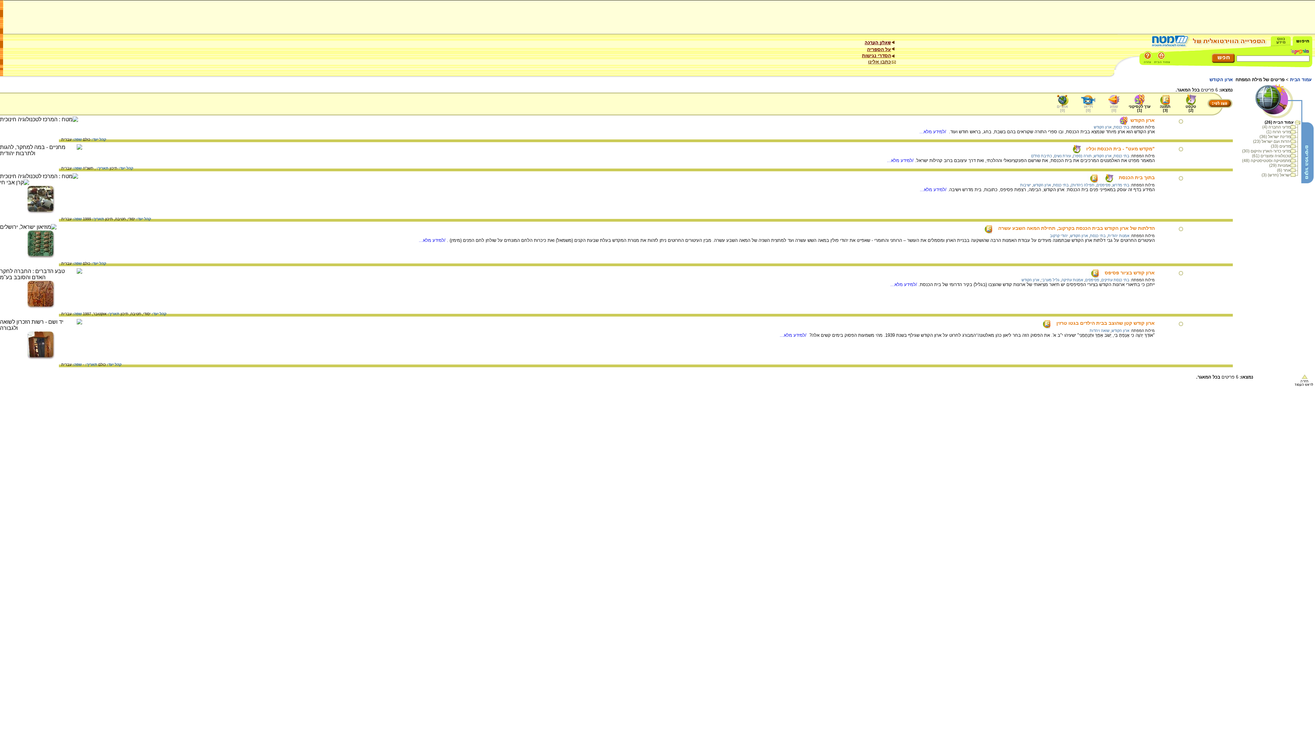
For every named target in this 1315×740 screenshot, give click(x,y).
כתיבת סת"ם (1041, 156)
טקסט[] (1191, 108)
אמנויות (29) (1280, 165)
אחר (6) (1284, 170)
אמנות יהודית (1118, 236)
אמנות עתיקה (1072, 280)
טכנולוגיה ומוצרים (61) (1271, 155)
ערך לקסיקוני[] (1140, 108)
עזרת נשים (1062, 156)
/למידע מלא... (933, 131)
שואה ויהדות (1100, 331)
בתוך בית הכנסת (1137, 177)
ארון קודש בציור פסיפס (1130, 272)
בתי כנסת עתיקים (1115, 280)
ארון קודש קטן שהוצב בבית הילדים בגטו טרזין (1105, 323)
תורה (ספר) (1082, 156)
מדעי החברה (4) (1276, 127)
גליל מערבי (1050, 280)
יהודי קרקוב (1059, 236)
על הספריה (879, 49)
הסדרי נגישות (876, 55)
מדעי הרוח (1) (1278, 132)
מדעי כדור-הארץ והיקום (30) (1266, 151)
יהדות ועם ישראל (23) (1272, 141)
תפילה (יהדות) (1082, 185)
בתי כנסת (1121, 127)
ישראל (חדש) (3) (1276, 175)
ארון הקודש (1142, 120)
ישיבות (1025, 185)
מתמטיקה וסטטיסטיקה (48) (1266, 160)
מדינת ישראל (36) (1275, 136)
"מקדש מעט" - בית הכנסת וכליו (1120, 148)
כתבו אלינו (879, 61)
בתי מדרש (1121, 185)
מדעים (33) (1281, 146)
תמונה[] (1165, 108)
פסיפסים (1104, 185)
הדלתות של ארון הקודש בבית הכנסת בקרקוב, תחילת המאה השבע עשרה (1076, 228)
